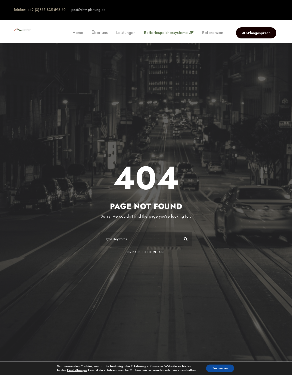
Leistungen (126, 32)
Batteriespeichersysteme (166, 32)
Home (77, 32)
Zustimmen (220, 368)
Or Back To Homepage (146, 252)
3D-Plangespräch (256, 32)
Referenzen (212, 32)
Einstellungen (77, 370)
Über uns (100, 32)
